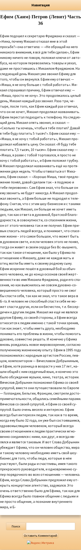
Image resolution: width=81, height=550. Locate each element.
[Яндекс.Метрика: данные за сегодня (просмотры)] (40, 543)
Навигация (41, 5)
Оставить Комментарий (40, 536)
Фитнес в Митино (68, 547)
